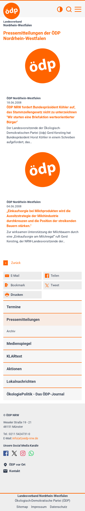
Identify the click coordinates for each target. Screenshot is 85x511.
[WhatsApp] (31, 453)
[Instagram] (22, 453)
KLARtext (14, 356)
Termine (14, 307)
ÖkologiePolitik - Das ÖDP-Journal (35, 394)
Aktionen (14, 369)
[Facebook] (5, 453)
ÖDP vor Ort (17, 464)
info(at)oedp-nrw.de (25, 438)
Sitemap (22, 507)
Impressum (39, 507)
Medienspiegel (19, 343)
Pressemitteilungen (23, 319)
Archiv (11, 331)
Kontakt (14, 471)
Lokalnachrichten (21, 381)
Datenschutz (58, 507)
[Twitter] (14, 453)
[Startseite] (11, 11)
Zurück (15, 263)
